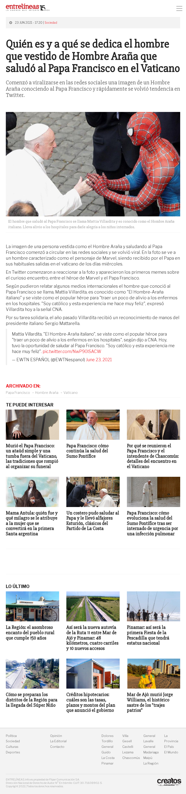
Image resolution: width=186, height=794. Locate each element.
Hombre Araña (46, 392)
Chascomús (131, 758)
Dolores (107, 736)
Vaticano (70, 392)
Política (11, 736)
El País (169, 747)
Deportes (13, 752)
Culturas (12, 747)
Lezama (127, 752)
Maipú (147, 758)
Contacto (57, 747)
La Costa (108, 758)
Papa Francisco (18, 392)
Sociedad (51, 22)
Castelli (127, 747)
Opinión (56, 736)
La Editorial (58, 741)
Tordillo (107, 741)
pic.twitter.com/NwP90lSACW (72, 351)
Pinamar (107, 763)
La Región (150, 763)
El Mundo (171, 752)
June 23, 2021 (99, 359)
